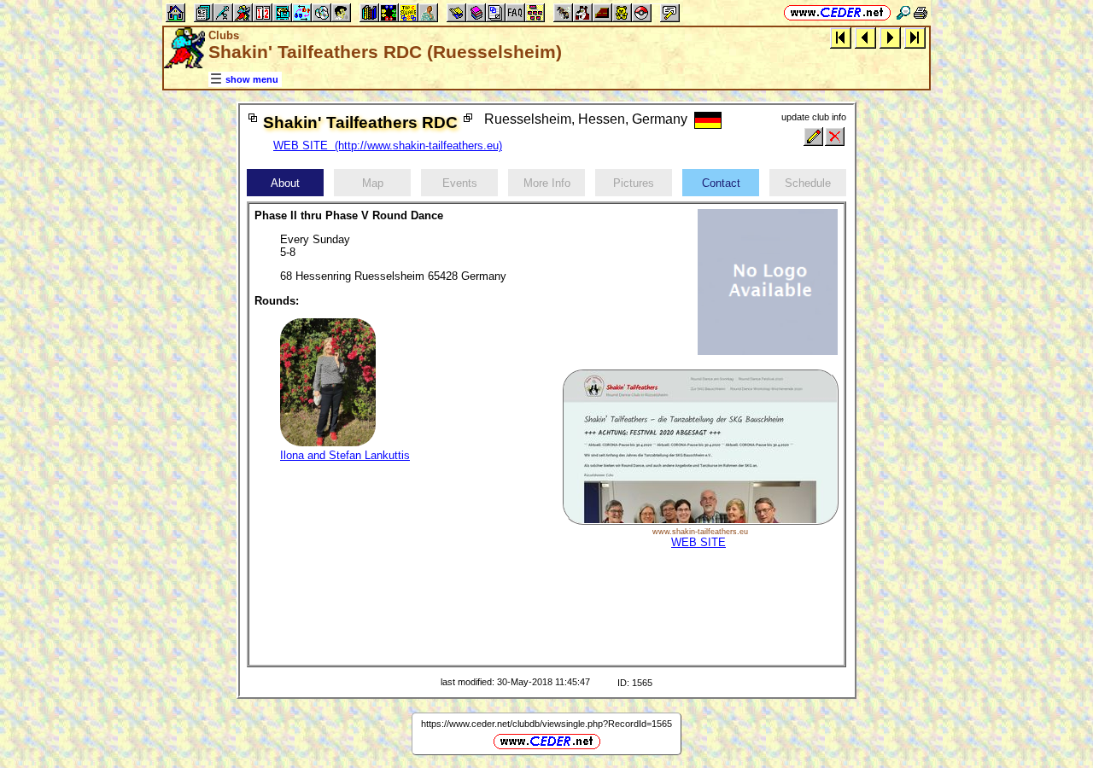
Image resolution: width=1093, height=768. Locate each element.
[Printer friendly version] (920, 12)
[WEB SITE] (700, 521)
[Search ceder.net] (903, 12)
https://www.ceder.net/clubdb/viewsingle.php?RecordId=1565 (546, 724)
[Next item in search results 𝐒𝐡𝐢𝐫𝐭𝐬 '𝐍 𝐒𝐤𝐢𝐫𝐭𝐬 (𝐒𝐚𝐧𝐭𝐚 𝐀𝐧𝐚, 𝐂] (890, 37)
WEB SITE (698, 542)
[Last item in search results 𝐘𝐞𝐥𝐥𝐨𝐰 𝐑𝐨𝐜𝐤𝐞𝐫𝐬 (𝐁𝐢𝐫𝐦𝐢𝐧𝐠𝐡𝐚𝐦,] (915, 37)
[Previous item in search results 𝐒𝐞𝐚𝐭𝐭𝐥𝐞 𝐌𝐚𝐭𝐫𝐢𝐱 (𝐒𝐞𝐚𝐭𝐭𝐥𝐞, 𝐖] (865, 37)
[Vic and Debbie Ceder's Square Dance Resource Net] (837, 12)
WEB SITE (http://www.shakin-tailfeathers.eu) (387, 145)
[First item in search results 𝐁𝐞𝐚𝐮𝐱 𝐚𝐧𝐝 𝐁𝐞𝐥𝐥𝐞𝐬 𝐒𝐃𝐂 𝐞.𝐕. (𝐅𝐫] (840, 37)
